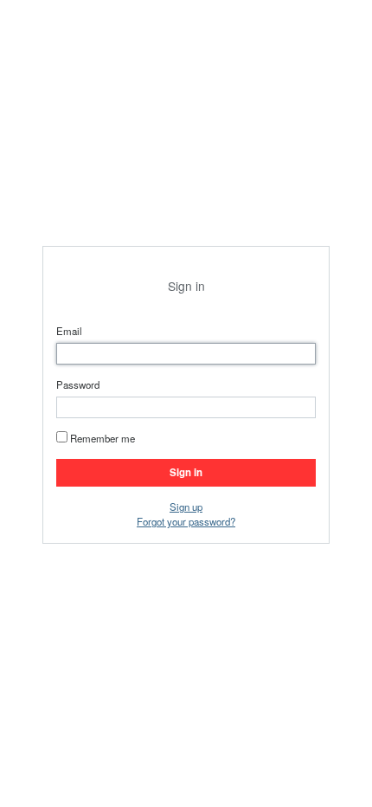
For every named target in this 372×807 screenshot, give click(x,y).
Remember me (102, 438)
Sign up (186, 506)
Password (77, 384)
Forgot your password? (186, 521)
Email (69, 331)
